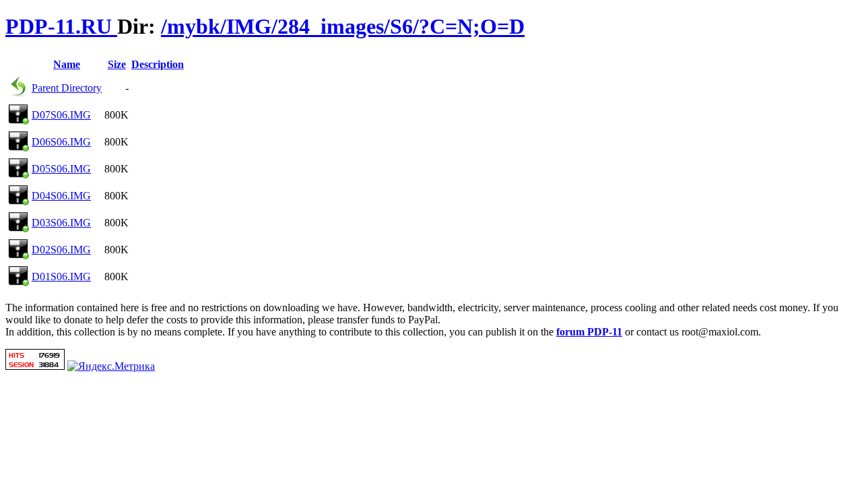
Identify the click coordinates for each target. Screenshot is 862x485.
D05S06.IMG (61, 168)
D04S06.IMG (61, 195)
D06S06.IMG (61, 142)
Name (66, 64)
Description (157, 64)
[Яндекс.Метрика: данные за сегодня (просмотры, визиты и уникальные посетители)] (111, 366)
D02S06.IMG (61, 249)
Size (117, 64)
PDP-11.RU (61, 26)
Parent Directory (67, 88)
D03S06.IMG (61, 222)
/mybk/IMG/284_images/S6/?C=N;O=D (343, 26)
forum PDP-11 (589, 331)
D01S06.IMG (61, 276)
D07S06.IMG (61, 115)
